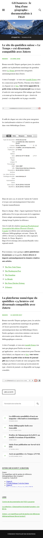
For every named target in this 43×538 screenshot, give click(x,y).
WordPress (31, 534)
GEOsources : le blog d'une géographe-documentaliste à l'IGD (21, 10)
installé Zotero (31, 79)
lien (17, 86)
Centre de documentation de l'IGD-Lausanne (18, 502)
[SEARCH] (38, 404)
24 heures (8, 287)
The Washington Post (13, 271)
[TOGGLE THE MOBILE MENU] (3, 10)
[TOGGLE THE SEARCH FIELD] (39, 10)
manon (5, 59)
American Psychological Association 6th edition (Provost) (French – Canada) (20, 228)
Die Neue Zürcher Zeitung (15, 283)
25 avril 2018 (15, 59)
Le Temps (10, 70)
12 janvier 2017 (16, 315)
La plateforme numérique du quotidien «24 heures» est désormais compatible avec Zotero (19, 302)
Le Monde (9, 279)
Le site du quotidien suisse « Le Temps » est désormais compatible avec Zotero (21, 48)
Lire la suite (8, 392)
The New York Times (13, 267)
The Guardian (10, 275)
